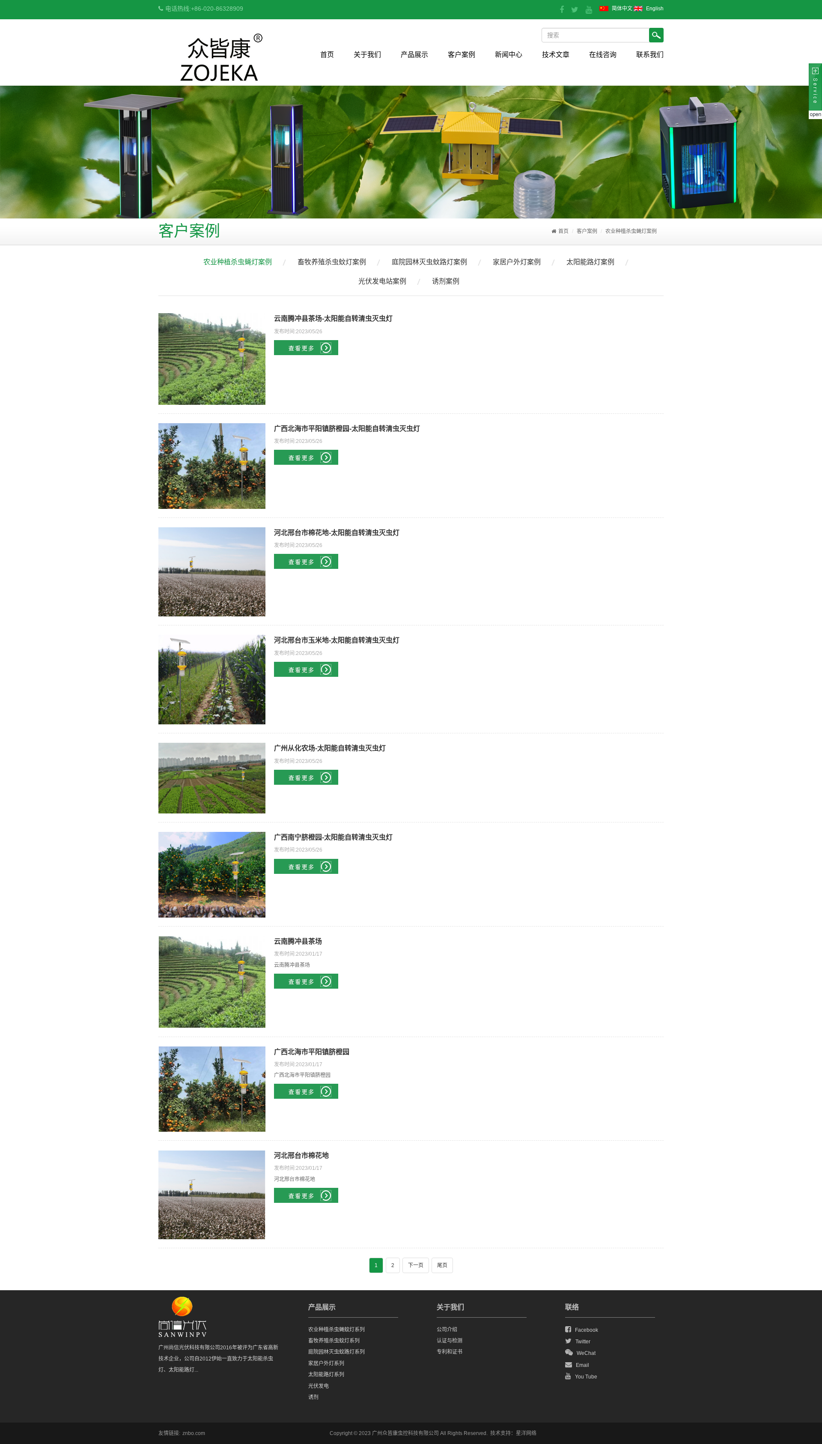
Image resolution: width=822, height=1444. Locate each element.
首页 (327, 54)
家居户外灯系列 (326, 1363)
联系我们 (650, 54)
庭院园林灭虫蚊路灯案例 (429, 262)
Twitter (582, 1342)
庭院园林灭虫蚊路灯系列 (336, 1352)
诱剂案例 (445, 281)
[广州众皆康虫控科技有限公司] (221, 77)
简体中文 (622, 9)
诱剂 (313, 1397)
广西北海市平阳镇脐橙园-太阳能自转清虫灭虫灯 (347, 428)
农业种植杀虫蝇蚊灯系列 (336, 1330)
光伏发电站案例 (382, 281)
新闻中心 (508, 54)
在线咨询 (602, 54)
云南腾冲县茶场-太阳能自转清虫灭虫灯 (333, 318)
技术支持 (500, 1433)
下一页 (415, 1265)
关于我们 (367, 54)
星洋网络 (526, 1433)
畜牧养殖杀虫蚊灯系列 (334, 1341)
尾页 (442, 1265)
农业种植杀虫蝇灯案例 (631, 231)
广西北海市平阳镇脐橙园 (311, 1051)
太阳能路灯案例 (590, 262)
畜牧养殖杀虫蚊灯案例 (332, 262)
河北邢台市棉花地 (301, 1155)
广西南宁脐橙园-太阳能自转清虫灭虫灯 (333, 837)
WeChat (586, 1353)
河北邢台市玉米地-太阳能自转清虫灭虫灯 (336, 640)
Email (582, 1365)
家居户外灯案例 (517, 262)
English (655, 9)
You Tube (586, 1377)
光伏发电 (318, 1386)
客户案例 (461, 54)
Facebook (586, 1330)
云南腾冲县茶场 (298, 941)
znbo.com (193, 1433)
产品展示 (414, 54)
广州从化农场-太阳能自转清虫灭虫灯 (330, 748)
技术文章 (555, 54)
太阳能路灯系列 (326, 1375)
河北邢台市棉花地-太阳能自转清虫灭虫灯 (336, 532)
